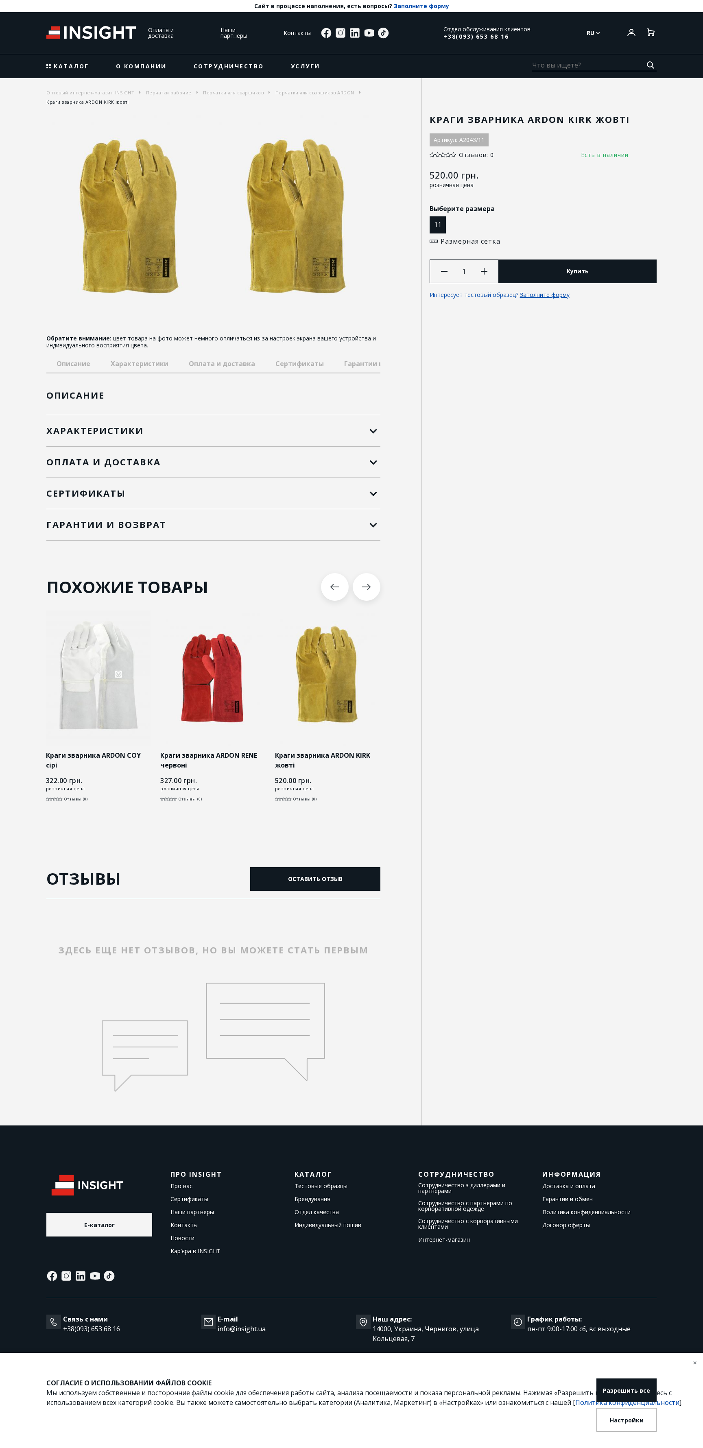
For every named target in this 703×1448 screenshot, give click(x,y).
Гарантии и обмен (567, 1199)
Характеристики (139, 363)
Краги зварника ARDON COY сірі (93, 760)
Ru (591, 33)
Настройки (627, 1420)
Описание (73, 363)
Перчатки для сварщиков (233, 92)
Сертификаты (299, 363)
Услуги (305, 66)
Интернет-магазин (444, 1240)
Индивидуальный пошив (328, 1225)
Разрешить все (626, 1390)
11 (437, 224)
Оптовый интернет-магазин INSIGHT (90, 92)
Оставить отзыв (315, 879)
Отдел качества (317, 1212)
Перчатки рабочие (169, 92)
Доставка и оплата (568, 1186)
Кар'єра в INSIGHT (195, 1251)
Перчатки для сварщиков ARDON (314, 92)
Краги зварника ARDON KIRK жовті (322, 760)
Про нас (181, 1186)
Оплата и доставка (161, 32)
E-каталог (99, 1225)
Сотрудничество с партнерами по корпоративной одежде (465, 1206)
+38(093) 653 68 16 (476, 36)
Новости (182, 1238)
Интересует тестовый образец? (500, 295)
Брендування (312, 1199)
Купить (578, 271)
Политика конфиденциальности (586, 1212)
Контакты (297, 33)
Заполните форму (421, 6)
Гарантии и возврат (378, 363)
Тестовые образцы (321, 1186)
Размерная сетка (470, 241)
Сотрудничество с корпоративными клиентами (468, 1224)
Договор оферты (566, 1225)
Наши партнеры (234, 32)
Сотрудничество (229, 66)
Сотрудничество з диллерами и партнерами (461, 1188)
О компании (141, 66)
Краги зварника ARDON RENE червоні (208, 760)
